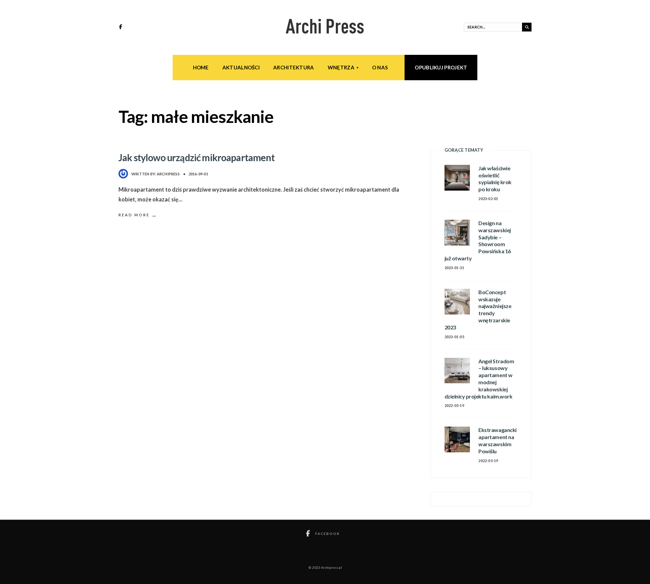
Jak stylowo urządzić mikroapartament (196, 157)
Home (201, 67)
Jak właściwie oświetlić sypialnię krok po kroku (494, 178)
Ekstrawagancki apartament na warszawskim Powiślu (497, 440)
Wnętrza (341, 67)
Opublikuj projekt (441, 67)
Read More (138, 214)
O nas (380, 67)
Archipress (168, 174)
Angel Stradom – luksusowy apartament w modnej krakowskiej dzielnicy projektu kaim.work (479, 378)
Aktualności (241, 67)
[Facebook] (121, 27)
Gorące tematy (464, 150)
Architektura (293, 67)
